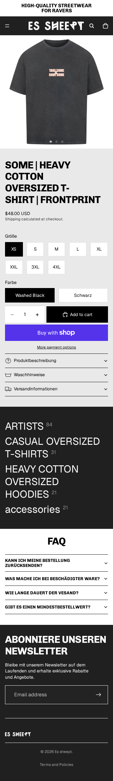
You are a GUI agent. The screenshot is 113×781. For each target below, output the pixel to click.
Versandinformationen (35, 389)
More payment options (56, 347)
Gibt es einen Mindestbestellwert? (47, 607)
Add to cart (81, 314)
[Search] (92, 26)
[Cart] (105, 26)
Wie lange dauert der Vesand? (41, 593)
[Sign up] (98, 694)
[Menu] (7, 26)
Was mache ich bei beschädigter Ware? (52, 578)
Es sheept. (64, 751)
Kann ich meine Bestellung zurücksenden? (37, 563)
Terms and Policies (56, 764)
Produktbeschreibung (35, 360)
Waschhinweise (29, 374)
